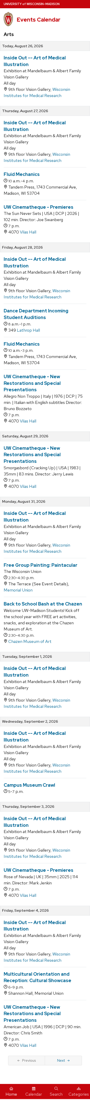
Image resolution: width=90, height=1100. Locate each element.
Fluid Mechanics (22, 174)
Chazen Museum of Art (29, 641)
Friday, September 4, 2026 (25, 910)
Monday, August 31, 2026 (23, 502)
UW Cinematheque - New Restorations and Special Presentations (32, 383)
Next (61, 1060)
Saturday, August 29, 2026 (25, 436)
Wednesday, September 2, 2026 (30, 721)
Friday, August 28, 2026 (22, 247)
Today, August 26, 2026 (22, 46)
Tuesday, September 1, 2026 (27, 657)
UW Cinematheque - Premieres (38, 207)
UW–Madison (32, 4)
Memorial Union (18, 590)
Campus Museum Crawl (29, 785)
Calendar (33, 1094)
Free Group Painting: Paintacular (40, 565)
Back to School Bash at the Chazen (43, 604)
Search (56, 1094)
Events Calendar (38, 19)
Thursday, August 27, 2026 (25, 111)
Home (11, 1094)
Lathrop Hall (28, 330)
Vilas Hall (28, 232)
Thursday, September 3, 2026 (28, 807)
